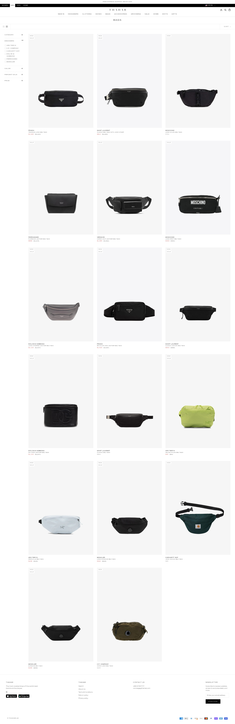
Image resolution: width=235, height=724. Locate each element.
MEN (12, 5)
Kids (18, 5)
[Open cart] (229, 10)
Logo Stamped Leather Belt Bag (41, 345)
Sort (226, 26)
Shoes (99, 14)
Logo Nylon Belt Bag (174, 132)
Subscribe (213, 701)
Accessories (120, 14)
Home (156, 14)
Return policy (83, 695)
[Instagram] (6, 692)
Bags (108, 14)
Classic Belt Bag (103, 452)
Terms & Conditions (85, 692)
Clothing (87, 14)
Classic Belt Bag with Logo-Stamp (110, 132)
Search (81, 686)
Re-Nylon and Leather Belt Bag (109, 345)
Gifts (174, 14)
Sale (147, 14)
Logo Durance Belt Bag (106, 559)
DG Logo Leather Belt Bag (38, 452)
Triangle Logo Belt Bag (37, 132)
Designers (73, 14)
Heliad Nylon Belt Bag (174, 452)
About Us (81, 689)
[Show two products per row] (3, 26)
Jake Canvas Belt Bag (174, 559)
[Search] (225, 10)
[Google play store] (23, 696)
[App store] (11, 696)
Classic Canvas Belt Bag (175, 345)
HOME (25, 5)
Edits (165, 14)
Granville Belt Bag (36, 559)
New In (61, 14)
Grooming (136, 14)
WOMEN (5, 5)
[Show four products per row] (7, 26)
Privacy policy (83, 698)
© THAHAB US (13, 718)
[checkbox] (14, 45)
